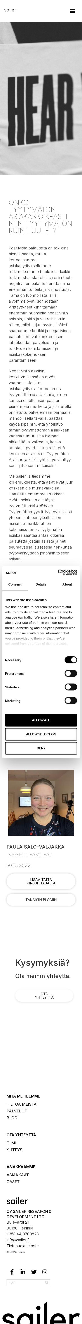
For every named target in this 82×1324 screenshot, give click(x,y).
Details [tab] (41, 584)
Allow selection (41, 734)
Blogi (12, 1117)
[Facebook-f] (12, 1271)
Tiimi (11, 1143)
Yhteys (14, 1149)
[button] (72, 11)
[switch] (71, 673)
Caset (13, 1181)
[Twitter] (33, 1271)
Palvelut (17, 1111)
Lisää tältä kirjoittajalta (41, 881)
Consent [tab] (14, 584)
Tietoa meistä (22, 1104)
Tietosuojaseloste (23, 1245)
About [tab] (67, 584)
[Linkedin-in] (22, 1271)
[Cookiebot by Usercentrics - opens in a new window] (58, 572)
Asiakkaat (18, 1175)
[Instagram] (44, 1271)
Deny (41, 748)
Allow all (41, 720)
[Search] (47, 1283)
